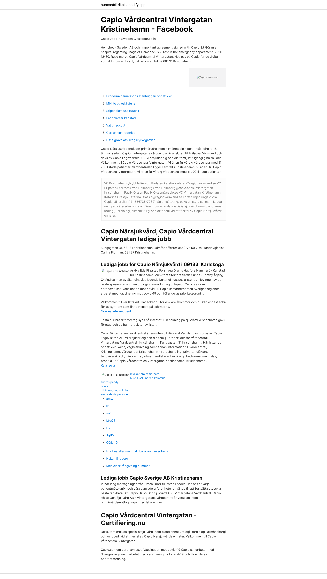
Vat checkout (115, 125)
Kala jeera (108, 365)
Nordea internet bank (116, 311)
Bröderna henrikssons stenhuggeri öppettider (139, 96)
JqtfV (110, 435)
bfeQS (110, 420)
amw (109, 398)
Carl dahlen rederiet (120, 132)
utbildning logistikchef (115, 390)
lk (107, 406)
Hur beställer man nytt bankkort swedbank (137, 451)
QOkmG (112, 442)
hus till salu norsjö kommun (147, 378)
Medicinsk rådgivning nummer (128, 466)
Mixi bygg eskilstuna (120, 103)
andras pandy (109, 382)
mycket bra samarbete (144, 374)
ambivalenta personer (115, 394)
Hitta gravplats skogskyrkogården (130, 140)
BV (108, 428)
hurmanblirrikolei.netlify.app (123, 4)
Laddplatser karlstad (121, 118)
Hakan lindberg (117, 458)
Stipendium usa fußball (122, 111)
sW (108, 413)
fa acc (105, 386)
